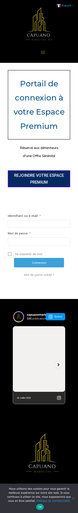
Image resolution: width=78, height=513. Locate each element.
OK (40, 507)
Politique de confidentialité (53, 500)
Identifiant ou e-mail (24, 216)
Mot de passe (19, 233)
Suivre (58, 316)
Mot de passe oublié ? (39, 275)
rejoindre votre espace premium (39, 179)
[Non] (73, 498)
